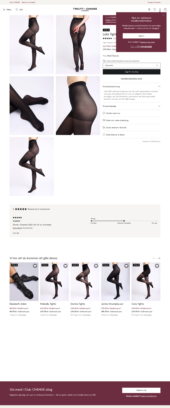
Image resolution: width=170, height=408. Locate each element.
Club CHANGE (15, 2)
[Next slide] (158, 258)
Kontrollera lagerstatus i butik (131, 79)
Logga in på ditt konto (149, 396)
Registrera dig (141, 390)
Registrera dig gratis (147, 42)
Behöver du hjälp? (28, 2)
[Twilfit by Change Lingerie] (85, 9)
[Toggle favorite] (35, 266)
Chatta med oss (113, 113)
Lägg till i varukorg (131, 72)
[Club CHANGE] (160, 9)
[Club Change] (154, 9)
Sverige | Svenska (154, 2)
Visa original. (17, 228)
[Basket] (165, 9)
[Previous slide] (154, 258)
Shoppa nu (93, 2)
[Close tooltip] (163, 15)
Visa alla (16, 233)
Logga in (141, 36)
